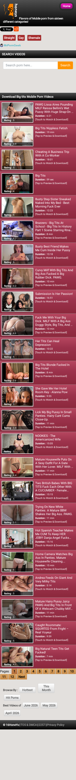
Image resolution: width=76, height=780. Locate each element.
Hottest (27, 690)
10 (72, 671)
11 (4, 677)
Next (21, 677)
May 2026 (49, 705)
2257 (42, 724)
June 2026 (31, 705)
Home (66, 6)
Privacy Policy (55, 724)
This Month (46, 688)
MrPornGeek (12, 45)
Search (65, 65)
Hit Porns (12, 698)
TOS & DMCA (29, 724)
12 (12, 677)
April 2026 (12, 713)
